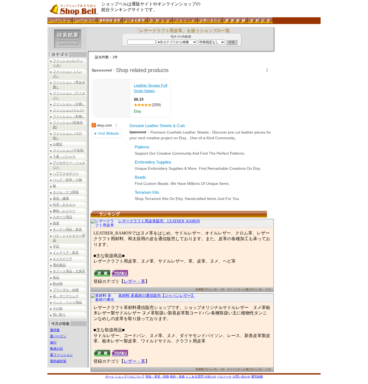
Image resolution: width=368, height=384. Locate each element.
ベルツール (224, 376)
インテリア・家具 (66, 252)
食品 (56, 277)
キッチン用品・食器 (67, 229)
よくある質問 (194, 376)
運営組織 (257, 376)
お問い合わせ (241, 376)
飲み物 (58, 284)
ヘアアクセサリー (66, 173)
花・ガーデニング (66, 296)
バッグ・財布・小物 (67, 180)
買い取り (59, 315)
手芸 (56, 246)
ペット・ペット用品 (67, 302)
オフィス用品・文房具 (69, 271)
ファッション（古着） (69, 104)
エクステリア (62, 259)
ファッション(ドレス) (68, 110)
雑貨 (56, 223)
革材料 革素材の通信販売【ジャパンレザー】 (156, 296)
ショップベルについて (130, 376)
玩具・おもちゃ (64, 204)
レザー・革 (134, 281)
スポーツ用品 (62, 217)
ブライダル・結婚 (66, 290)
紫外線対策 (58, 361)
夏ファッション (61, 355)
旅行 (53, 342)
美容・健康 (61, 198)
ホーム (109, 376)
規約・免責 (177, 376)
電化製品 (59, 265)
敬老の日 (56, 349)
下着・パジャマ (64, 156)
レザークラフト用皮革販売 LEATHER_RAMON (159, 221)
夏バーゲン (58, 336)
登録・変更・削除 (157, 376)
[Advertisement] (297, 108)
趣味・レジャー (64, 211)
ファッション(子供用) (68, 150)
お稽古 (58, 144)
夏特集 (55, 330)
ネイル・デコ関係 (66, 192)
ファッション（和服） (69, 116)
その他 (58, 308)
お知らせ (210, 376)
